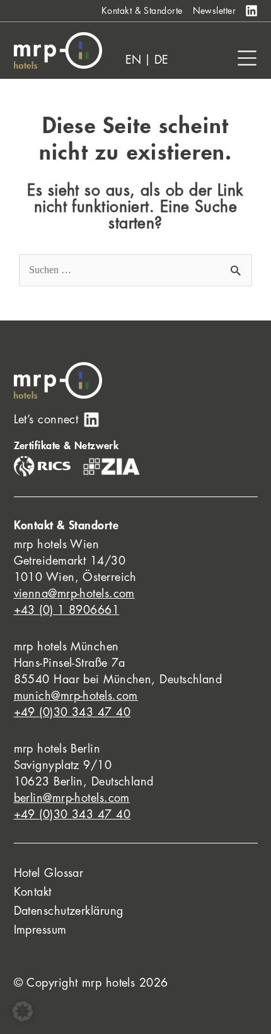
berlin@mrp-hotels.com (72, 798)
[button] (22, 1011)
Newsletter (214, 10)
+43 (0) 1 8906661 (67, 610)
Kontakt (33, 892)
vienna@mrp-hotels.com (74, 593)
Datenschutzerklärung (69, 911)
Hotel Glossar (49, 873)
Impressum (40, 930)
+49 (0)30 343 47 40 (72, 712)
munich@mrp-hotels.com (76, 696)
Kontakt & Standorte (142, 10)
